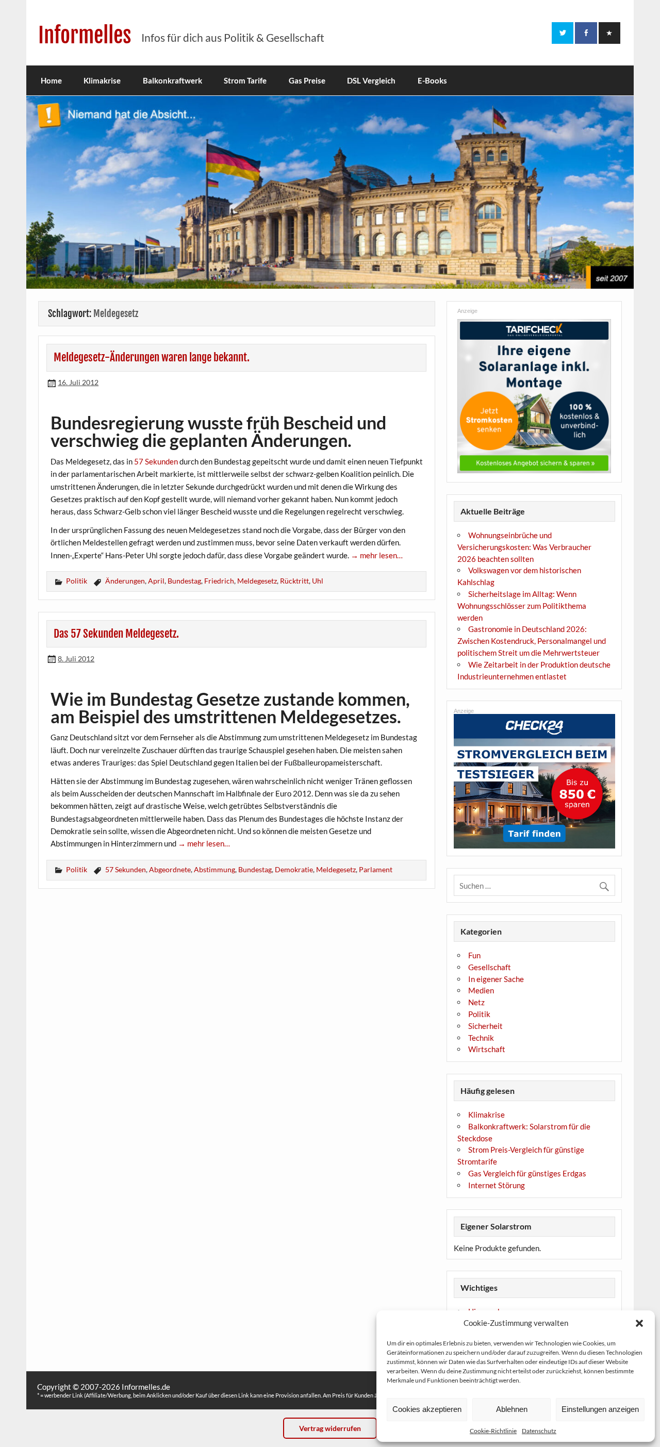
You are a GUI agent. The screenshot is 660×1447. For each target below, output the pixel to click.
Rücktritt (294, 580)
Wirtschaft (486, 1049)
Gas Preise (307, 80)
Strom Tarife (245, 80)
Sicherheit (485, 1025)
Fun (474, 955)
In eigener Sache (496, 979)
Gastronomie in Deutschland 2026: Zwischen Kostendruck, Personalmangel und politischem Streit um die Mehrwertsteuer (531, 640)
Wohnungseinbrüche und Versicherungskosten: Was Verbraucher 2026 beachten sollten (524, 546)
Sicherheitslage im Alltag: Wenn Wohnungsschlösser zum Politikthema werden (521, 605)
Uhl (317, 580)
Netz (476, 1002)
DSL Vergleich (371, 80)
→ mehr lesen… (377, 555)
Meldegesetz (257, 580)
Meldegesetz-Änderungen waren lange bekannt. (152, 357)
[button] (639, 1323)
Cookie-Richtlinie (493, 1431)
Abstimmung (214, 869)
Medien (481, 990)
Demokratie (294, 869)
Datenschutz (539, 1431)
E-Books (432, 80)
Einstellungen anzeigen (600, 1409)
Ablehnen (511, 1409)
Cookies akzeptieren (426, 1409)
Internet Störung (496, 1185)
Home (51, 80)
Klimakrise (102, 80)
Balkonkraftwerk (172, 80)
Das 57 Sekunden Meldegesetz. (116, 633)
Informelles (84, 35)
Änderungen (125, 580)
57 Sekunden (156, 461)
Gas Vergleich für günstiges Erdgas (527, 1173)
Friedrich (219, 580)
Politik (76, 580)
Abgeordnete (170, 869)
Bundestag (184, 580)
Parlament (375, 869)
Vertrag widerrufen (330, 1428)
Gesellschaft (489, 967)
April (156, 580)
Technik (481, 1037)
